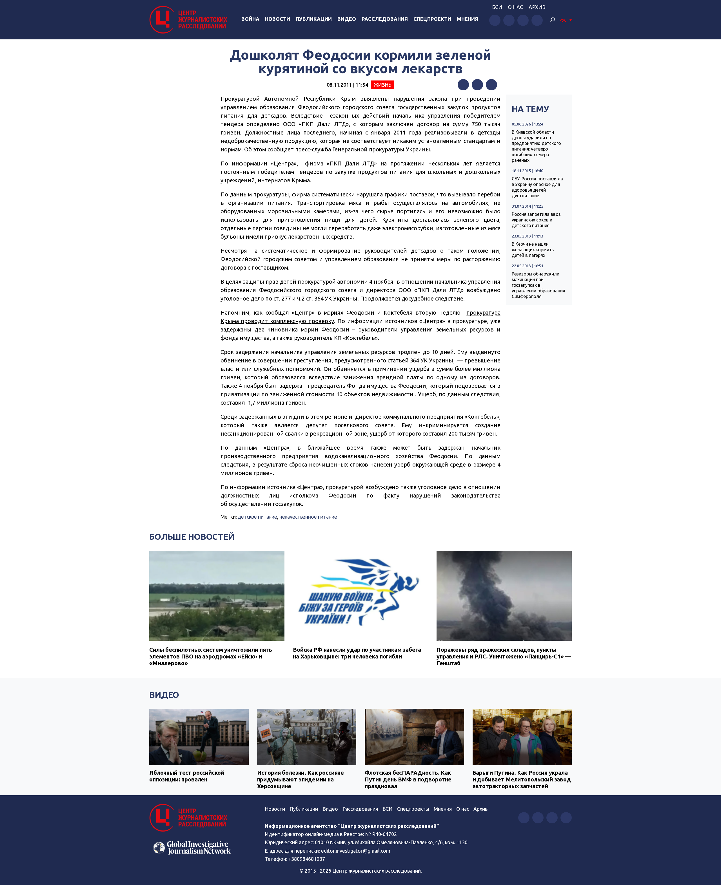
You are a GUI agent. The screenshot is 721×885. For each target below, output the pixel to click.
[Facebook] (463, 84)
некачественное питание (308, 516)
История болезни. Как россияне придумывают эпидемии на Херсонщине (300, 779)
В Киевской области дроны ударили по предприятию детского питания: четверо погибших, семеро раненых (536, 146)
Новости (277, 19)
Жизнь (382, 85)
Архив (537, 7)
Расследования (385, 19)
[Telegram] (491, 84)
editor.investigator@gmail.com (355, 850)
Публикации (314, 19)
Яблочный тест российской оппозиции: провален (186, 776)
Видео (346, 19)
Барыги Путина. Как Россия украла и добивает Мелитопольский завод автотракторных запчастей (522, 779)
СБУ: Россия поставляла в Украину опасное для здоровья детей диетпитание (537, 187)
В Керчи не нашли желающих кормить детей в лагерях (533, 249)
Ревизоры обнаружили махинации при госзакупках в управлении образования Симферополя (538, 285)
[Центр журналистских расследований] (189, 20)
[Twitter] (477, 84)
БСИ (497, 7)
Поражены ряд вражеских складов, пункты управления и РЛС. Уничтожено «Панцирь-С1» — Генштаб (504, 656)
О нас (515, 7)
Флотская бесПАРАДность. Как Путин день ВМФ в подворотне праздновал (408, 779)
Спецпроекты (413, 809)
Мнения (467, 19)
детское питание (257, 516)
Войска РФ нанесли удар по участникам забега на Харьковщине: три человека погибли (357, 653)
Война (250, 19)
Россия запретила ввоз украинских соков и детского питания (536, 220)
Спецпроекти (432, 19)
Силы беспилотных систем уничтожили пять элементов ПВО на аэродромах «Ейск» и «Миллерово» (210, 656)
